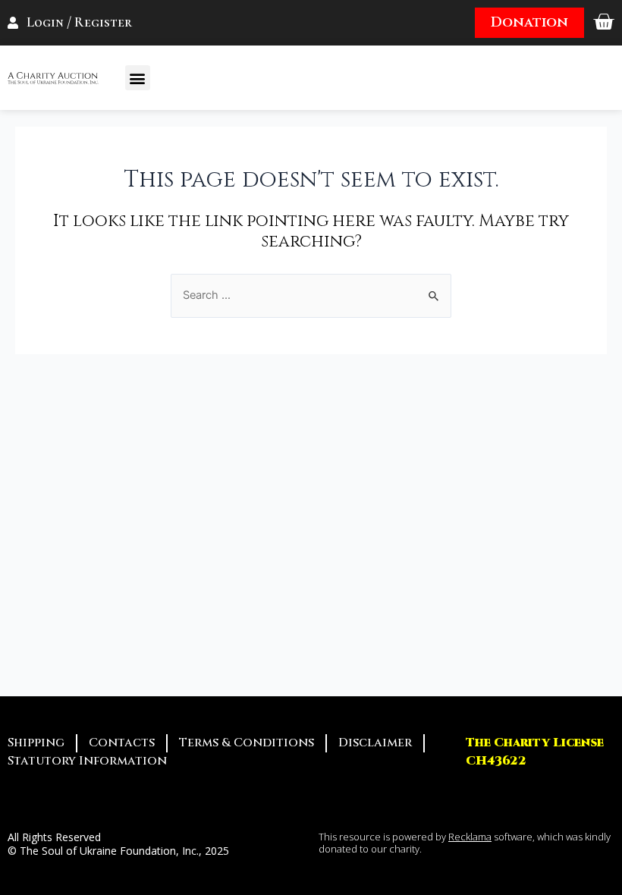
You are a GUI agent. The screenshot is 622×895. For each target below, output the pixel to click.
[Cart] (603, 22)
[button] (137, 77)
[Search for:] (311, 295)
